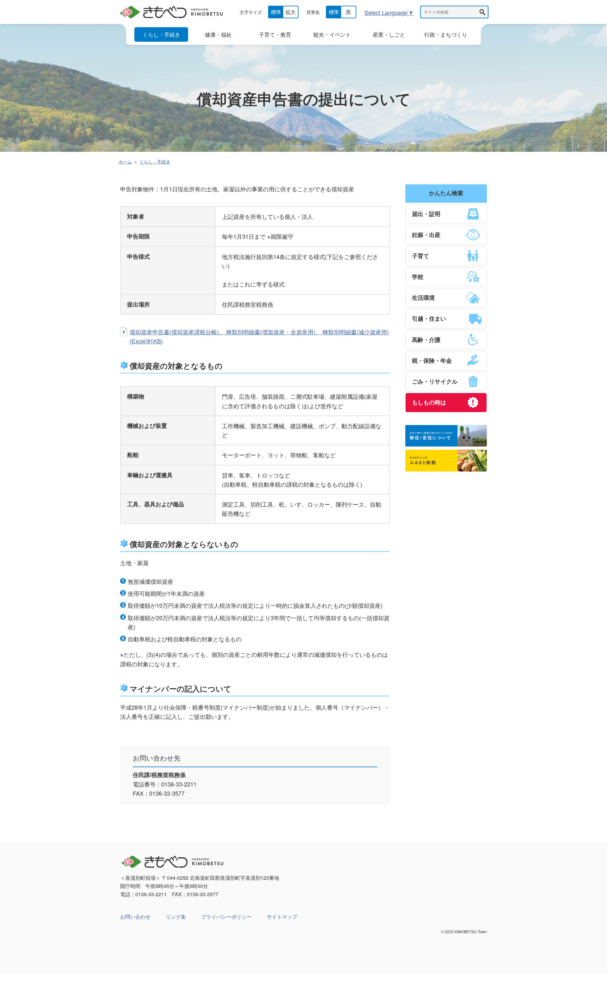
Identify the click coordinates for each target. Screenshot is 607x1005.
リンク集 (176, 916)
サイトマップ (282, 916)
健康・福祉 (218, 34)
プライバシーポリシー (226, 916)
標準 (276, 11)
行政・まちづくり (445, 34)
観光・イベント (332, 34)
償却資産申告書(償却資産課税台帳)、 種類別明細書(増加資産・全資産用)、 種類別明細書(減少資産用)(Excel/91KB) (259, 336)
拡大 (290, 11)
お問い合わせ (135, 916)
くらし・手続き (161, 34)
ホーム (125, 161)
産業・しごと (389, 34)
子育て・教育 (275, 34)
